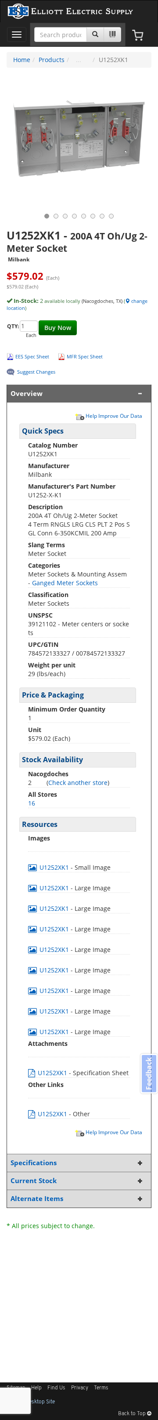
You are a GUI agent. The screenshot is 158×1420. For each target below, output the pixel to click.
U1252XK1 (54, 867)
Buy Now (57, 327)
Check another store (78, 782)
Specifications (34, 1163)
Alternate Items (37, 1198)
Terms (101, 1388)
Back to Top (132, 1414)
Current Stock (34, 1181)
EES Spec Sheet (32, 356)
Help (36, 1388)
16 (31, 803)
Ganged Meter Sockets (65, 583)
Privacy (79, 1388)
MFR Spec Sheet (85, 356)
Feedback (149, 1073)
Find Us (56, 1388)
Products (52, 60)
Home (21, 60)
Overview (27, 393)
